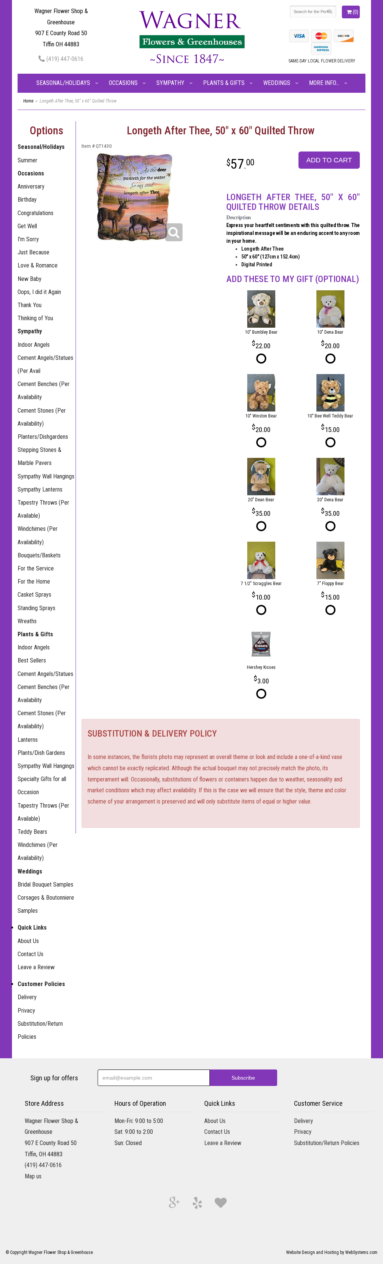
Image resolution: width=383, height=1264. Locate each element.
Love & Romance (38, 265)
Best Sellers (32, 660)
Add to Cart (329, 160)
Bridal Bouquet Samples (45, 884)
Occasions (123, 82)
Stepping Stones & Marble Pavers (39, 456)
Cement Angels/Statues (45, 673)
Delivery (27, 997)
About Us (28, 941)
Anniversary (31, 186)
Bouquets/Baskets (39, 555)
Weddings (276, 82)
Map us (33, 1176)
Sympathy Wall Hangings (46, 476)
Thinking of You (35, 318)
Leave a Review (36, 967)
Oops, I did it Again (39, 292)
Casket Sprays (34, 594)
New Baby (30, 278)
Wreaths (27, 621)
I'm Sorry (28, 239)
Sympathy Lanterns (40, 489)
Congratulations (35, 213)
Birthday (27, 199)
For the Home (34, 581)
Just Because (33, 252)
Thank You (30, 305)
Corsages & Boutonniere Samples (46, 904)
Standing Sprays (36, 608)
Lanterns (28, 739)
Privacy (26, 1010)
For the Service (36, 568)
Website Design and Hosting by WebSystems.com (331, 1252)
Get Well (27, 226)
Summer (27, 160)
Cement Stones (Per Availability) (42, 417)
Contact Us (30, 954)
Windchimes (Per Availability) (38, 535)
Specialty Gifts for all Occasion (42, 785)
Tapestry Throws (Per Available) (43, 509)
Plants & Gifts (224, 82)
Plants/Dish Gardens (41, 752)
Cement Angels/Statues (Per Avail (45, 364)
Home (28, 101)
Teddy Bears (32, 831)
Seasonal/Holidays (63, 82)
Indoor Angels (34, 344)
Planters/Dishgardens (43, 436)
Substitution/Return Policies (40, 1030)
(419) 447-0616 (64, 58)
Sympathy (170, 82)
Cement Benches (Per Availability (44, 390)
